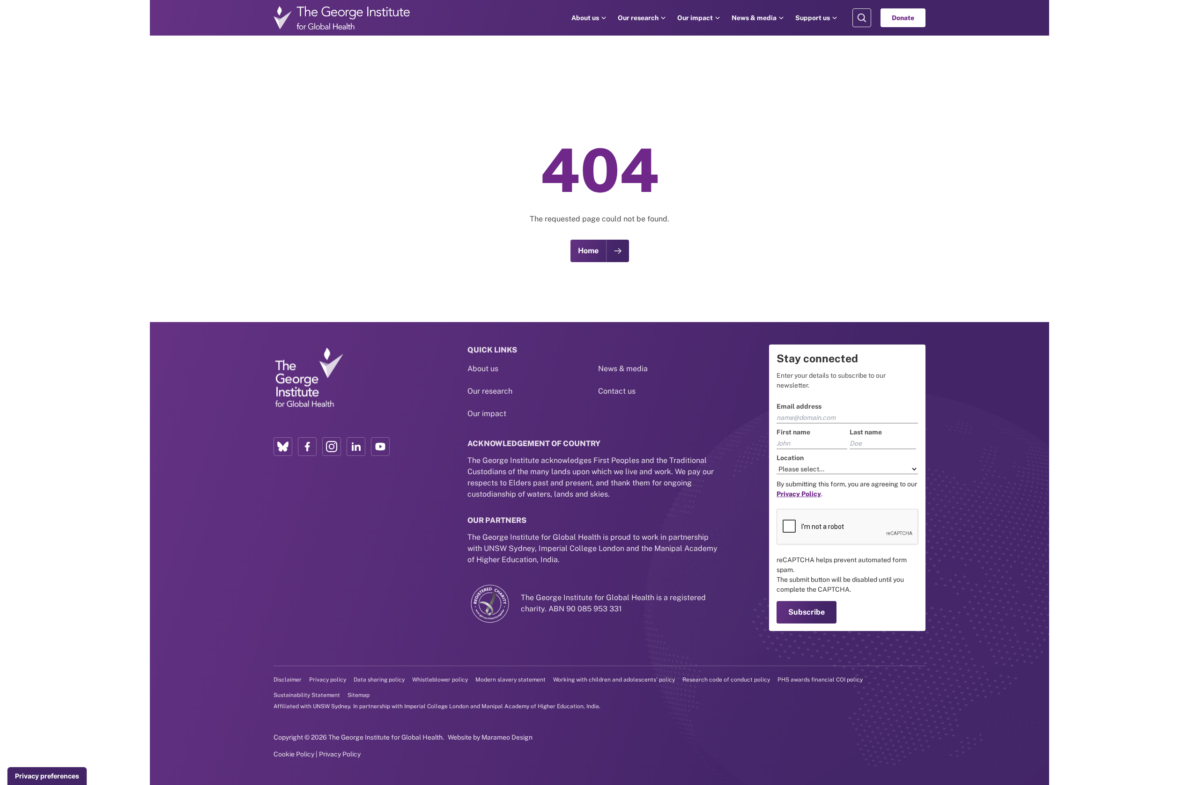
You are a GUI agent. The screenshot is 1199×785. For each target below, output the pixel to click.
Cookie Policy (294, 754)
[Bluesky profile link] (283, 446)
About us (585, 18)
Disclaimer (288, 679)
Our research (638, 18)
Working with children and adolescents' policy (614, 679)
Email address (799, 406)
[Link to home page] (309, 378)
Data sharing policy (379, 679)
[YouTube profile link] (380, 446)
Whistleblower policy (440, 679)
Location (790, 458)
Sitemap (359, 695)
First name (793, 432)
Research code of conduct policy (726, 679)
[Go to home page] (342, 17)
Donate (903, 18)
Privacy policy (327, 679)
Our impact (695, 18)
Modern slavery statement (510, 679)
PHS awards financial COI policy (820, 679)
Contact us (617, 391)
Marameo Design (507, 737)
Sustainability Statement (307, 695)
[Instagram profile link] (331, 446)
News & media (754, 18)
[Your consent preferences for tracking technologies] (47, 776)
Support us (812, 18)
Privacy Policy (340, 754)
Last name (866, 432)
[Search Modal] (861, 17)
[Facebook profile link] (307, 446)
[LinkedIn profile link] (356, 446)
